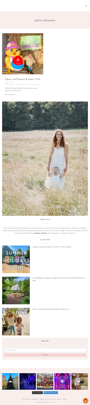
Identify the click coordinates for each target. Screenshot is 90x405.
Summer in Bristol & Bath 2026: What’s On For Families (52, 247)
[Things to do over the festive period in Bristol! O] (10, 381)
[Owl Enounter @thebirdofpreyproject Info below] (79, 381)
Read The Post (10, 94)
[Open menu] (86, 5)
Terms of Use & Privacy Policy (51, 399)
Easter (12, 84)
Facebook (34, 399)
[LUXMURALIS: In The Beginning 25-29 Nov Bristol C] (62, 381)
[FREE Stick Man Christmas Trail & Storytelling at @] (45, 381)
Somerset (29, 84)
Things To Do (36, 84)
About (65, 399)
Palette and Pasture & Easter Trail (22, 79)
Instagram (26, 399)
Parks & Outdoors (20, 84)
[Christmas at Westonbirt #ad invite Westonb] (27, 381)
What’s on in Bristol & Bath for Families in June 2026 (51, 309)
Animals (7, 84)
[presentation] (16, 259)
